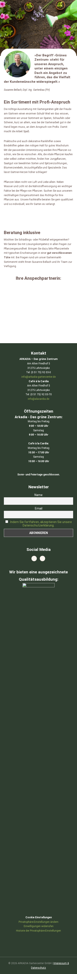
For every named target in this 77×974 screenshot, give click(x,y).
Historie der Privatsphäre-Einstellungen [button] (38, 930)
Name (38, 495)
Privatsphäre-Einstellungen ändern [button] (38, 921)
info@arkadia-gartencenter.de (38, 376)
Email (38, 508)
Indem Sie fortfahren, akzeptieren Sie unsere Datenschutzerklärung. (41, 523)
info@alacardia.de (38, 398)
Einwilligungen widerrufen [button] (38, 926)
